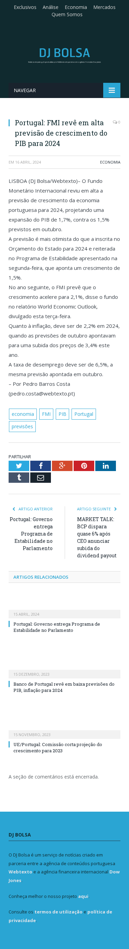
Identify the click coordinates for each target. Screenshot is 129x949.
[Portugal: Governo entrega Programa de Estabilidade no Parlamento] (64, 609)
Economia (76, 7)
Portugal (83, 414)
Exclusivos (25, 7)
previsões (22, 426)
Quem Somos (67, 14)
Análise (50, 7)
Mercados (104, 7)
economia (23, 414)
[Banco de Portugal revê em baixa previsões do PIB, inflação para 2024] (64, 669)
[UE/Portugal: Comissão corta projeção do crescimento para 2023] (64, 730)
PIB (62, 414)
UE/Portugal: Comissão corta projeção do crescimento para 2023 (57, 747)
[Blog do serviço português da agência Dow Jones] (64, 54)
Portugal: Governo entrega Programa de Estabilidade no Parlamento (31, 533)
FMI (46, 414)
